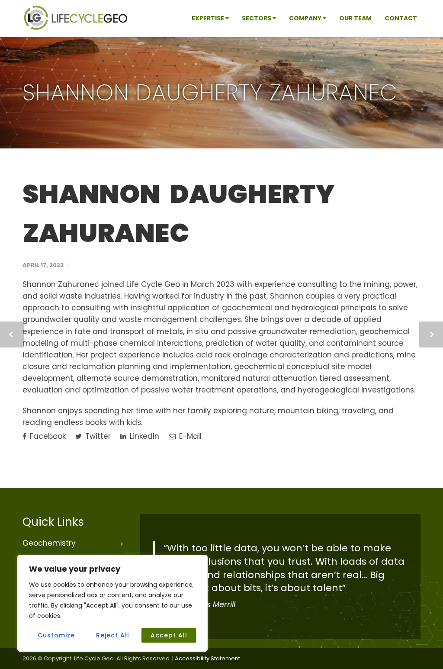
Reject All (112, 635)
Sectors (257, 18)
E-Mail (189, 436)
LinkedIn (143, 436)
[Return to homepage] (75, 28)
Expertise (208, 18)
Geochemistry (49, 543)
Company (306, 18)
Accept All (169, 635)
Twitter (97, 436)
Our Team (355, 18)
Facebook (47, 436)
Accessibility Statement (207, 658)
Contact (401, 18)
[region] (112, 603)
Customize (56, 635)
